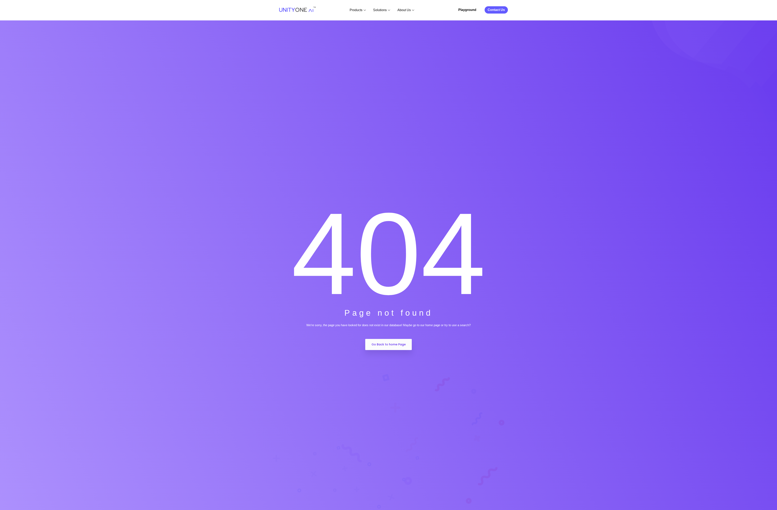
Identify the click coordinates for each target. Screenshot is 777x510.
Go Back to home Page (389, 344)
